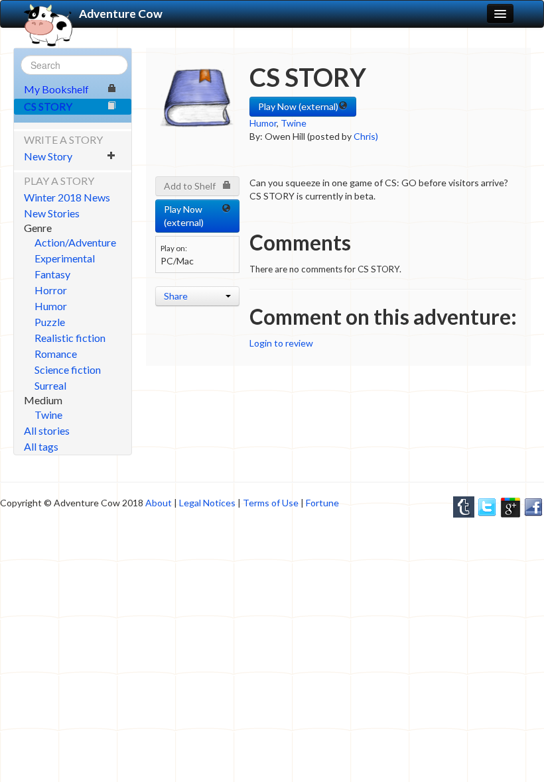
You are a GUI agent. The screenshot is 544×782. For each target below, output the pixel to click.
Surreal (50, 385)
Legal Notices (207, 502)
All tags (41, 446)
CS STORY (48, 106)
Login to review (281, 343)
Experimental (64, 258)
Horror (50, 290)
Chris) (366, 136)
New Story (48, 156)
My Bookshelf (56, 89)
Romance (55, 353)
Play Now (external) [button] (298, 106)
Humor (50, 306)
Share (176, 296)
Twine (48, 414)
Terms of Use (271, 502)
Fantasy (52, 274)
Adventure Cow (121, 14)
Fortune (322, 502)
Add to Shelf (190, 186)
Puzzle (49, 321)
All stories (47, 430)
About (158, 502)
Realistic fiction (69, 337)
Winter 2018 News (67, 197)
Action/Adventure (75, 242)
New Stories (52, 213)
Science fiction (67, 369)
